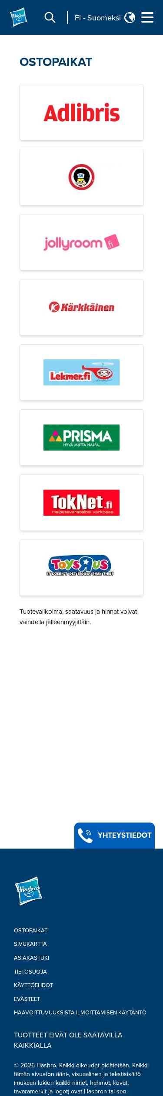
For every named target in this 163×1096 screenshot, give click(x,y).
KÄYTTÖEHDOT (33, 985)
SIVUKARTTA (30, 944)
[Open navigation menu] (147, 17)
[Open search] (50, 17)
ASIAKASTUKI (31, 957)
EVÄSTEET (27, 999)
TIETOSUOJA (30, 971)
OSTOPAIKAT (56, 62)
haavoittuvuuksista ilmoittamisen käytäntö (80, 1012)
